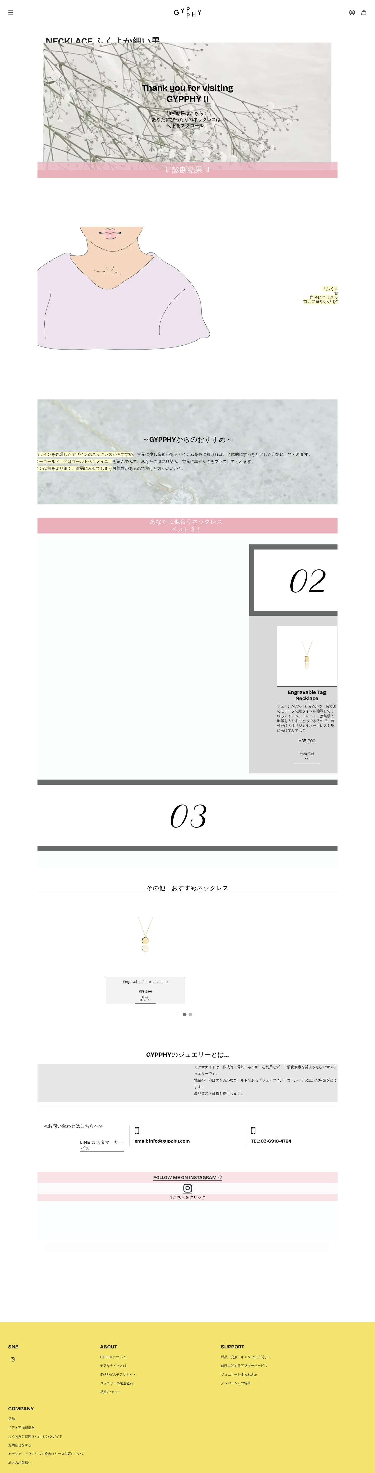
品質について (110, 1392)
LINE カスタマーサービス (101, 1145)
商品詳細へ (307, 755)
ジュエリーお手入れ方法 (239, 1374)
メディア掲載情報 (21, 1427)
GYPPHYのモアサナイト (118, 1374)
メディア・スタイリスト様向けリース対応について (46, 1454)
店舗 (11, 1419)
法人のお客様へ (19, 1462)
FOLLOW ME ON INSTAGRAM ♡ (187, 1177)
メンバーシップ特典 (236, 1383)
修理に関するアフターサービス (244, 1365)
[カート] (364, 12)
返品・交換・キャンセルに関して (246, 1357)
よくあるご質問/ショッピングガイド (35, 1436)
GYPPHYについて (113, 1357)
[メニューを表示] (11, 12)
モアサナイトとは (113, 1365)
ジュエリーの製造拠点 (116, 1383)
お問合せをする (19, 1445)
